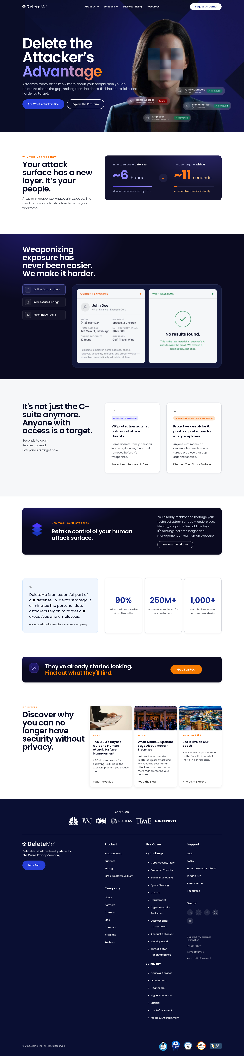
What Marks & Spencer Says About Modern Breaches (155, 746)
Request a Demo (205, 6)
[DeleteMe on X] (215, 912)
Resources (153, 6)
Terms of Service (195, 951)
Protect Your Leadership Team (131, 464)
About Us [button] (90, 6)
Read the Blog (147, 781)
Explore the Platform (86, 104)
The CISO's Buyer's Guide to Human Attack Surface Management (107, 747)
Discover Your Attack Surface (192, 464)
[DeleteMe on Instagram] (199, 912)
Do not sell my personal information (199, 938)
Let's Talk (34, 865)
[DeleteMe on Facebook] (207, 912)
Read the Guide (103, 781)
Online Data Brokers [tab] (47, 289)
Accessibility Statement (199, 958)
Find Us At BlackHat (195, 781)
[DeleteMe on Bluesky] (190, 921)
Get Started (186, 669)
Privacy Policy (194, 945)
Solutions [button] (109, 6)
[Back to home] (34, 6)
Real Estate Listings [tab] (46, 302)
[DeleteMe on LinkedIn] (190, 912)
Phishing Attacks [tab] (45, 315)
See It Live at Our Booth (196, 744)
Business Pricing (132, 6)
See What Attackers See (43, 104)
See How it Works (173, 544)
